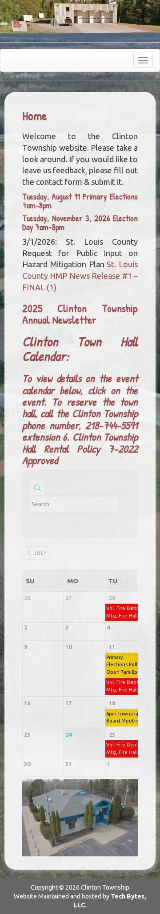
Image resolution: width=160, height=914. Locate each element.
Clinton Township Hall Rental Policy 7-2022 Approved (80, 448)
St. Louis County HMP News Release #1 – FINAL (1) (80, 275)
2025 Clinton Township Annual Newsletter (80, 314)
